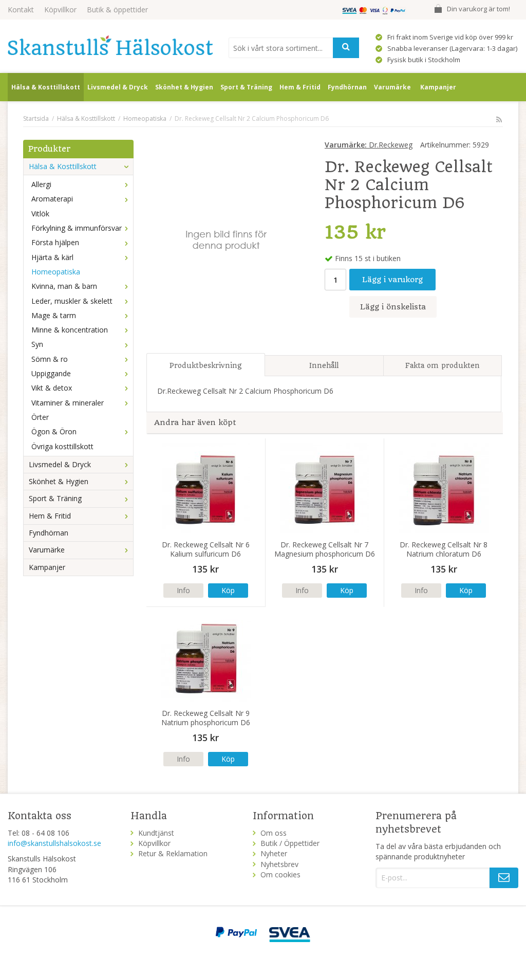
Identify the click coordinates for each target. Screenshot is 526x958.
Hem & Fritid (300, 87)
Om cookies (280, 874)
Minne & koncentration (69, 330)
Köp (228, 590)
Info (183, 590)
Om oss (273, 833)
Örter (40, 417)
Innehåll (324, 365)
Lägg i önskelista (393, 306)
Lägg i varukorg (392, 279)
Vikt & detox (51, 388)
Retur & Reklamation (173, 853)
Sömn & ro (49, 359)
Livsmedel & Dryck (117, 87)
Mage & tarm (53, 315)
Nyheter (273, 853)
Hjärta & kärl (52, 257)
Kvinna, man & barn (64, 286)
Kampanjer (438, 87)
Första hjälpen (55, 242)
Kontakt (21, 9)
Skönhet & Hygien (184, 87)
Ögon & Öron (54, 431)
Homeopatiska (55, 272)
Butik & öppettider (117, 9)
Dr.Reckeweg (368, 145)
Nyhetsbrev (279, 864)
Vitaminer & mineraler (67, 403)
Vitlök (40, 213)
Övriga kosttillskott (62, 446)
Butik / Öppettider (290, 843)
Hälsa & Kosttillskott (45, 87)
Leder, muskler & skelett (71, 301)
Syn (37, 344)
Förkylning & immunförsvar (76, 228)
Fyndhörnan (347, 87)
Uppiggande (51, 373)
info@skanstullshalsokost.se (54, 843)
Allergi (41, 184)
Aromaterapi (52, 199)
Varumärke (392, 87)
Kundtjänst (156, 833)
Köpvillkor (60, 9)
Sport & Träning (246, 87)
